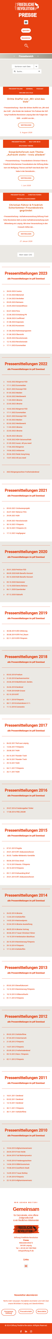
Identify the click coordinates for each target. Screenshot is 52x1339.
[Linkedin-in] (26, 1331)
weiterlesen (26, 125)
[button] (26, 22)
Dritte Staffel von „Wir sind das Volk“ (26, 100)
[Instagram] (31, 1331)
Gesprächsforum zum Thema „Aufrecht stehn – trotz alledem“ (26, 153)
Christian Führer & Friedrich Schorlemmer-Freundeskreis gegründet (26, 208)
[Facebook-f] (21, 1331)
